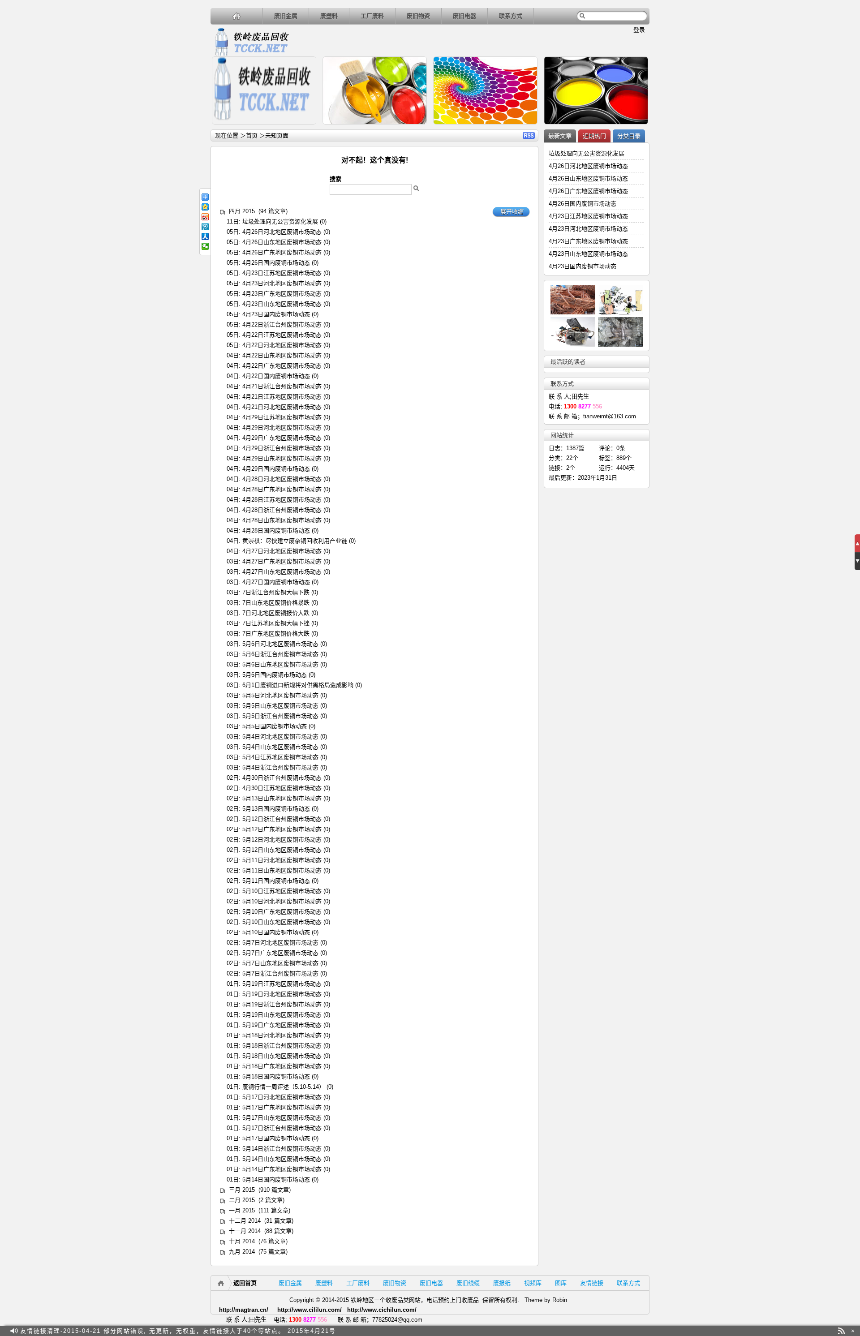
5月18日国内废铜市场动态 (276, 1076)
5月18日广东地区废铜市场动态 (282, 1066)
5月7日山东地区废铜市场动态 (280, 963)
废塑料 (329, 16)
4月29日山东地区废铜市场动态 (282, 458)
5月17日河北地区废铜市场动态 (282, 1097)
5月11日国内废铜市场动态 (276, 880)
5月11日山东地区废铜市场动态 (282, 870)
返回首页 (245, 1283)
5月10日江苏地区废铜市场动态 (282, 891)
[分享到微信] (205, 246)
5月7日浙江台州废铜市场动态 (280, 973)
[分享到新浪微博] (205, 216)
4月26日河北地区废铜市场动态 (282, 231)
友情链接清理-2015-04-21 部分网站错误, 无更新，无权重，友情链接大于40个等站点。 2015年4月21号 (178, 1330)
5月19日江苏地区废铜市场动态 (282, 983)
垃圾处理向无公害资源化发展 (280, 221)
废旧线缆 (468, 1283)
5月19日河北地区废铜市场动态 (282, 994)
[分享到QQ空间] (205, 206)
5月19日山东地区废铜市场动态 (282, 1014)
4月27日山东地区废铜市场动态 (282, 571)
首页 (252, 135)
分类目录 (629, 136)
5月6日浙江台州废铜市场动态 (280, 654)
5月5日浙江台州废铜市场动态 (280, 716)
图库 (561, 1283)
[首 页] (237, 16)
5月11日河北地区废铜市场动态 (282, 860)
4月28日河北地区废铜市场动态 (282, 479)
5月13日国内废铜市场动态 (276, 808)
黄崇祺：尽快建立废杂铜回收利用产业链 (294, 540)
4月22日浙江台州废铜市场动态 (282, 324)
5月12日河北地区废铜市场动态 (282, 839)
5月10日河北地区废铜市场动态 (282, 901)
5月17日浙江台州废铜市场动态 (282, 1128)
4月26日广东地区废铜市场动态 (282, 252)
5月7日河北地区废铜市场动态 (280, 942)
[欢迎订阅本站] (841, 1331)
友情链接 (591, 1283)
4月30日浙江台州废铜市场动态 (282, 777)
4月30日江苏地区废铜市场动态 (282, 788)
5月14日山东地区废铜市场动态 (282, 1159)
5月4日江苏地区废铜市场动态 (280, 757)
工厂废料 (372, 16)
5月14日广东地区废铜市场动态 (282, 1169)
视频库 (533, 1283)
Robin (559, 1300)
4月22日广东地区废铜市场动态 (282, 365)
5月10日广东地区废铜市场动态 (282, 911)
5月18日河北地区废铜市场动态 (282, 1035)
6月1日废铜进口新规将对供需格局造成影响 (297, 685)
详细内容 (305, 128)
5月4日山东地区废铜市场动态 (280, 746)
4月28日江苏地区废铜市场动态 (282, 499)
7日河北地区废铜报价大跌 (276, 613)
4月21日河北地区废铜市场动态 (282, 407)
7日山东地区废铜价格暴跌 (276, 602)
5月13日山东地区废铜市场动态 (282, 798)
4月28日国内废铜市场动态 (276, 530)
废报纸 (502, 1283)
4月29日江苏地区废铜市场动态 (282, 417)
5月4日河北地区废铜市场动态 (280, 736)
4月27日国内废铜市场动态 (276, 582)
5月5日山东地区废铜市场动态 (280, 705)
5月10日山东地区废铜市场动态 (282, 922)
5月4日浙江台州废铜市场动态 (280, 767)
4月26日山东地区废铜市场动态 (282, 242)
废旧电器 (464, 16)
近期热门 (594, 136)
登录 (639, 29)
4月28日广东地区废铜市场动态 (282, 489)
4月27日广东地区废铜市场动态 (282, 561)
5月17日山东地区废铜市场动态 (282, 1117)
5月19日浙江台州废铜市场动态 (282, 1004)
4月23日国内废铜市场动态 (276, 314)
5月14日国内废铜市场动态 (276, 1179)
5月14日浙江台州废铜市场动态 (282, 1148)
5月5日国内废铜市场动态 (274, 726)
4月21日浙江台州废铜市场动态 (282, 386)
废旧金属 (285, 16)
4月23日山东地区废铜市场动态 (282, 304)
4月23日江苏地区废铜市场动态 (282, 273)
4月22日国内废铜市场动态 (276, 376)
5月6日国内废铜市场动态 (274, 674)
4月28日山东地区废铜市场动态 (282, 520)
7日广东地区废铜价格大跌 (276, 633)
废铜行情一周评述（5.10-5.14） (283, 1086)
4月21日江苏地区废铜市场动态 (282, 396)
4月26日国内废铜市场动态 (276, 262)
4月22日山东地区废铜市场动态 (282, 355)
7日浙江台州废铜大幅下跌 (276, 592)
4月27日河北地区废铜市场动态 (282, 551)
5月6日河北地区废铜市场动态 (280, 643)
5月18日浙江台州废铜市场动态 (282, 1045)
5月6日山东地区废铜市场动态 (280, 664)
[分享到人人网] (205, 236)
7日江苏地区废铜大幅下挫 (276, 623)
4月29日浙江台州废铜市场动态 (282, 448)
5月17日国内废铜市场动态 (276, 1138)
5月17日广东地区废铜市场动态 (282, 1107)
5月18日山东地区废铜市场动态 (282, 1055)
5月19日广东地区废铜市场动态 (282, 1025)
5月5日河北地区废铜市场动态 (280, 695)
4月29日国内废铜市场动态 (276, 468)
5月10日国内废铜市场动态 (276, 932)
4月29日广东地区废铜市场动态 (282, 437)
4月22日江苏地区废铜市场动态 (282, 334)
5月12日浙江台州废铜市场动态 (282, 819)
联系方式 (510, 16)
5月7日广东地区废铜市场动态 (280, 952)
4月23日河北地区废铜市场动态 (282, 283)
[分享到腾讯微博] (205, 226)
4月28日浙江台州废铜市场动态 (282, 510)
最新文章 (560, 136)
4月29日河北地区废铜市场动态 (282, 427)
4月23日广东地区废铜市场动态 (282, 293)
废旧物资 (418, 16)
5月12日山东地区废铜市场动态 (282, 849)
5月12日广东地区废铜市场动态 (282, 829)
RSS (529, 135)
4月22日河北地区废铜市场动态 (282, 345)
